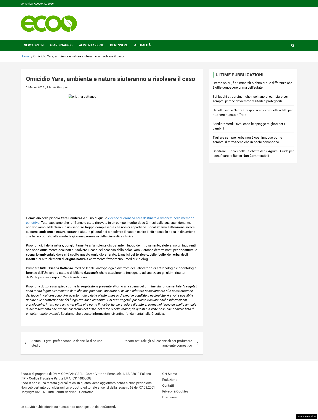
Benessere (119, 45)
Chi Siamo (169, 374)
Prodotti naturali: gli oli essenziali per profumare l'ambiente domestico (157, 343)
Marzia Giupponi (58, 87)
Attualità (142, 45)
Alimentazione (91, 45)
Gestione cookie (307, 416)
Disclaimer (170, 397)
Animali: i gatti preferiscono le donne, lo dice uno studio (66, 343)
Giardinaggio (61, 45)
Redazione (169, 380)
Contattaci (86, 392)
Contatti (168, 386)
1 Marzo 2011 (35, 87)
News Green (34, 45)
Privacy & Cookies (175, 391)
